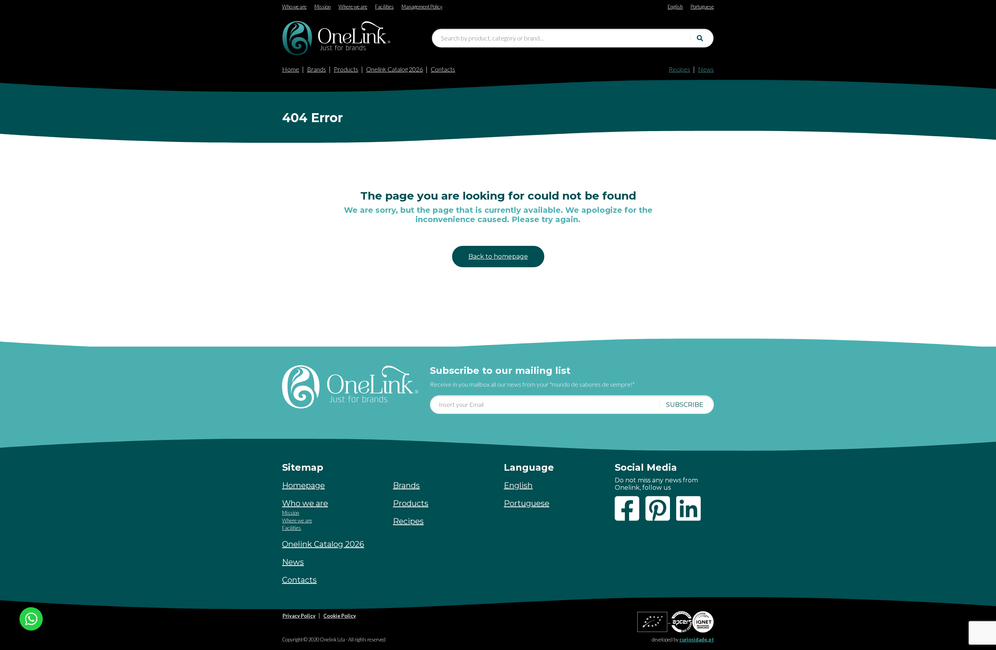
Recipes (679, 69)
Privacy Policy (299, 616)
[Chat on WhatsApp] (31, 618)
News (706, 69)
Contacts (443, 69)
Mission (290, 513)
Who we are (305, 503)
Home (290, 69)
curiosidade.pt (696, 639)
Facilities (291, 528)
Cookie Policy (339, 616)
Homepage (303, 485)
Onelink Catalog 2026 (394, 69)
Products (346, 69)
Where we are (297, 520)
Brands (316, 69)
